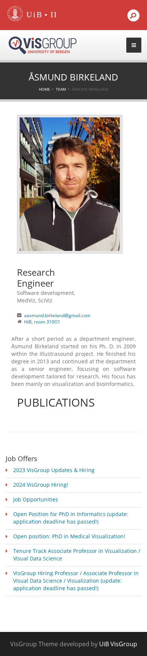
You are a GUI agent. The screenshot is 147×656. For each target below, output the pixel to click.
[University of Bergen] (33, 15)
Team (61, 89)
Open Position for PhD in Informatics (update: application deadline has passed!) (70, 517)
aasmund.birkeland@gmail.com (57, 315)
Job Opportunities (35, 499)
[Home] (15, 19)
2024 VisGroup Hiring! (40, 484)
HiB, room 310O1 (42, 322)
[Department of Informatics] (54, 15)
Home (44, 89)
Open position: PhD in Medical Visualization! (69, 536)
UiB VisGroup (118, 644)
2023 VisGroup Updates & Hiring (54, 470)
